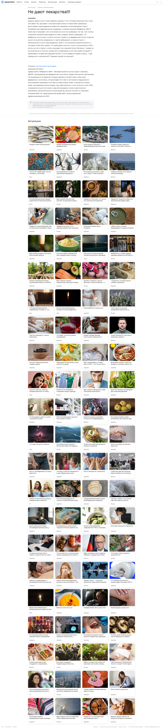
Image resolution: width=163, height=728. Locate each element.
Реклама (14, 726)
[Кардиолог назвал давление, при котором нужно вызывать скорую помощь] (40, 220)
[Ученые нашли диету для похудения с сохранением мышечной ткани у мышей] (40, 656)
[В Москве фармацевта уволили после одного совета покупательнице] (68, 411)
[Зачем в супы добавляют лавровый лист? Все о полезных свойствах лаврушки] (95, 520)
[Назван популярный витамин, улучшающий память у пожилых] (40, 275)
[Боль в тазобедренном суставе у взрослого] (40, 465)
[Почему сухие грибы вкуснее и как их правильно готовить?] (122, 629)
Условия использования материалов (108, 726)
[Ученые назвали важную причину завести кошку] (95, 683)
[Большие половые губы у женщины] (95, 220)
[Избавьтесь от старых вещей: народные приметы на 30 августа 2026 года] (122, 247)
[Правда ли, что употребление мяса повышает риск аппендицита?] (95, 711)
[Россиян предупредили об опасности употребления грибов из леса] (68, 493)
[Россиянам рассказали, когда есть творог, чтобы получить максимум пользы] (95, 166)
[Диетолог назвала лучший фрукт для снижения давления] (122, 384)
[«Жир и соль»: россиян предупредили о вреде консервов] (122, 220)
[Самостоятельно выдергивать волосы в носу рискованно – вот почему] (68, 574)
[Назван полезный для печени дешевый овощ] (68, 138)
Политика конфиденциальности (152, 726)
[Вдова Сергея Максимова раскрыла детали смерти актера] (40, 602)
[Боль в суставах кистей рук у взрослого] (122, 438)
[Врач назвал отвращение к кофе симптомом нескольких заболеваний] (95, 384)
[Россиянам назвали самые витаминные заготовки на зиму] (122, 411)
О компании (8, 726)
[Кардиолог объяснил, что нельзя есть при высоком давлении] (95, 193)
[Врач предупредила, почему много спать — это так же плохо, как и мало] (95, 356)
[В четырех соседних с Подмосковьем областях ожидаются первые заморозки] (68, 656)
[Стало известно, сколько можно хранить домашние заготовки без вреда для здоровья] (68, 547)
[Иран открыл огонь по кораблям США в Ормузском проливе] (68, 711)
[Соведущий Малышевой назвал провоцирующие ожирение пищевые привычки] (95, 493)
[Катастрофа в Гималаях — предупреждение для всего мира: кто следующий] (95, 138)
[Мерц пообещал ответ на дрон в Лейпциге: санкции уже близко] (95, 547)
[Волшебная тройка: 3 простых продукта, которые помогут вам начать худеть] (122, 356)
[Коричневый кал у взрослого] (95, 302)
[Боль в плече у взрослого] (122, 683)
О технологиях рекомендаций (135, 726)
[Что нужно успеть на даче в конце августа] (122, 547)
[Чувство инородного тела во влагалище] (40, 329)
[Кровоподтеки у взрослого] (122, 602)
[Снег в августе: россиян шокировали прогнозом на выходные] (122, 302)
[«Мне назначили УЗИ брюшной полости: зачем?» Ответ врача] (122, 656)
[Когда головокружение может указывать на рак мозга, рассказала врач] (68, 629)
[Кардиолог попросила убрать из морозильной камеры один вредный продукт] (122, 193)
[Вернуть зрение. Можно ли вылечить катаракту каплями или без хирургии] (122, 711)
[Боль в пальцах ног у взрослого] (95, 465)
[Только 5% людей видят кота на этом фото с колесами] (40, 166)
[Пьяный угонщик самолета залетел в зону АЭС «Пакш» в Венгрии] (122, 138)
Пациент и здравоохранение (45, 7)
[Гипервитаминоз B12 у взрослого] (95, 602)
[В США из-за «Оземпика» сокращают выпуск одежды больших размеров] (68, 384)
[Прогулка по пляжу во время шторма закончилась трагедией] (95, 247)
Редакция (95, 726)
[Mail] (2, 2)
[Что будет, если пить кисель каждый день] (68, 329)
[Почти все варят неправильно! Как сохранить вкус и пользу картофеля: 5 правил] (68, 247)
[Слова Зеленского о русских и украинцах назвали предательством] (122, 329)
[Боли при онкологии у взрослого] (122, 520)
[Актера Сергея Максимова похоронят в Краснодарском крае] (68, 302)
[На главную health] (9, 2)
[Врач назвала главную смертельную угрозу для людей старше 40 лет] (68, 275)
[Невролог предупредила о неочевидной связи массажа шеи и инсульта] (40, 574)
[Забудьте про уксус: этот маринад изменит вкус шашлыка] (68, 220)
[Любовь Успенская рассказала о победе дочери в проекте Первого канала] (40, 493)
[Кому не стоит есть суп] (68, 602)
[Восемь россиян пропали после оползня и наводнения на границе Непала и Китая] (68, 683)
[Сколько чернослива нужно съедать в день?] (40, 356)
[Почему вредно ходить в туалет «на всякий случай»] (40, 411)
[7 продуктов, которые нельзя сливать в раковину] (122, 275)
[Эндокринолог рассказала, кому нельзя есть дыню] (68, 356)
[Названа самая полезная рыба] (40, 138)
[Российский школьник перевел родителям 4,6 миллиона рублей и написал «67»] (40, 193)
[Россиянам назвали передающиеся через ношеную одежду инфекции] (40, 711)
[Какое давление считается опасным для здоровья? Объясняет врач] (68, 166)
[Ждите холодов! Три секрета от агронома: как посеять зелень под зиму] (95, 656)
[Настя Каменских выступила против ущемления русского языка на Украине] (40, 683)
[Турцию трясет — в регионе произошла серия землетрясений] (95, 574)
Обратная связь (123, 726)
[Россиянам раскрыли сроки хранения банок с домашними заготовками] (40, 629)
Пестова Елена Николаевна (46, 66)
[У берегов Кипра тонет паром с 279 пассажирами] (122, 166)
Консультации (31, 7)
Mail (3, 726)
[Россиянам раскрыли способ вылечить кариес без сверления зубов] (95, 629)
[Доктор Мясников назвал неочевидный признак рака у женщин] (40, 520)
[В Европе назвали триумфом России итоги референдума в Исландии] (95, 411)
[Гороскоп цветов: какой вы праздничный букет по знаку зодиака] (40, 384)
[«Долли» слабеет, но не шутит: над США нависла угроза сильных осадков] (122, 493)
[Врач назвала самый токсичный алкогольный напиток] (40, 247)
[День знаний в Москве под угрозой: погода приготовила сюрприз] (68, 193)
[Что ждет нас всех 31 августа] (40, 438)
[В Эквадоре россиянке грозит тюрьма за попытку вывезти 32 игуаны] (68, 520)
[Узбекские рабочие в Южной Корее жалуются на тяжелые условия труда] (122, 465)
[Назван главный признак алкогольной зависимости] (95, 329)
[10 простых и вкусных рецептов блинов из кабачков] (95, 438)
